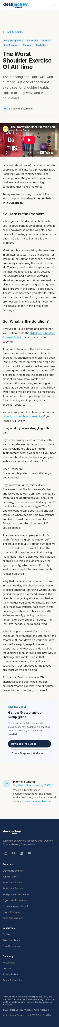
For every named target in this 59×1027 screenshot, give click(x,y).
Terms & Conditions (13, 980)
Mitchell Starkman (23, 108)
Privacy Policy (10, 974)
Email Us (47, 1015)
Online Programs (11, 912)
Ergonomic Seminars (14, 870)
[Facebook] (13, 853)
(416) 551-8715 (34, 1015)
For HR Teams (10, 876)
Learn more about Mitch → (36, 801)
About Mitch (9, 962)
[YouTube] (29, 853)
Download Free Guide (23, 743)
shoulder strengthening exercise (23, 416)
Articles (6, 934)
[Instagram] (6, 853)
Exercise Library (11, 940)
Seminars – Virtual (12, 882)
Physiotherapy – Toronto (16, 906)
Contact (7, 968)
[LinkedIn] (21, 853)
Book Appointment (13, 918)
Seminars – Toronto (13, 888)
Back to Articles (15, 32)
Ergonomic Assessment (15, 900)
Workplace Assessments (16, 894)
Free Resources (11, 946)
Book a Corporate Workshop (27, 753)
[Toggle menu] (53, 5)
